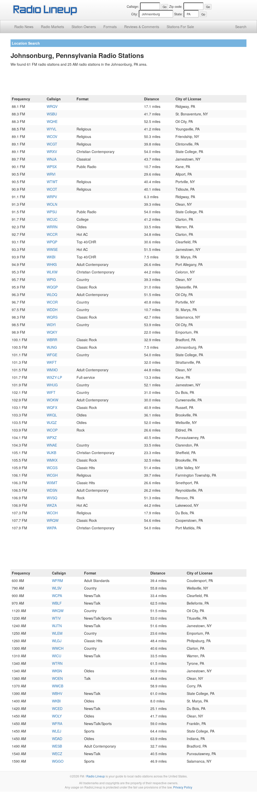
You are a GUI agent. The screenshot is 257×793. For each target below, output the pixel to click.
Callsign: (133, 6)
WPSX (52, 166)
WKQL (52, 414)
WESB (57, 746)
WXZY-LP (54, 377)
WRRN (52, 226)
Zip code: (175, 6)
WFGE (52, 354)
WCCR (52, 234)
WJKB (51, 452)
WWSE (52, 249)
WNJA (51, 159)
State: (178, 14)
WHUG (52, 384)
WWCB (57, 685)
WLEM (57, 633)
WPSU (52, 211)
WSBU (52, 113)
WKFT (52, 362)
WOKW (52, 399)
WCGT (52, 144)
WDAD (57, 738)
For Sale (180, 26)
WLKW (52, 271)
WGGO (57, 761)
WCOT (52, 189)
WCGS (52, 467)
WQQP (52, 287)
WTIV (56, 618)
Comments (141, 26)
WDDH (52, 309)
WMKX (52, 460)
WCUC (52, 219)
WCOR (52, 302)
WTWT (52, 181)
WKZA (52, 505)
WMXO (52, 369)
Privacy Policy (182, 787)
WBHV (57, 693)
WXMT (52, 482)
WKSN (57, 670)
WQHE (52, 121)
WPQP (52, 241)
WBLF (57, 603)
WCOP (52, 429)
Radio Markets (52, 26)
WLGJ (56, 640)
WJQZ (52, 422)
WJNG (52, 347)
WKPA (51, 527)
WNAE (52, 445)
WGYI (51, 324)
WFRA (57, 723)
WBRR (52, 339)
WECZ (57, 753)
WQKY (52, 332)
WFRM (57, 580)
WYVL (51, 128)
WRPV (52, 196)
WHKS (52, 264)
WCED (57, 708)
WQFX (52, 407)
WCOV (52, 136)
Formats (110, 26)
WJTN (57, 625)
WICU (56, 655)
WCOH (52, 512)
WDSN (52, 490)
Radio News (23, 26)
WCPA (57, 595)
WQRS (52, 317)
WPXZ (52, 437)
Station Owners (84, 26)
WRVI (51, 174)
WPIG (51, 279)
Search (240, 26)
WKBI (51, 256)
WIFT (51, 392)
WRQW (52, 520)
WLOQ (52, 294)
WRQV (52, 106)
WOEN (57, 678)
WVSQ (52, 497)
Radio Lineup (95, 776)
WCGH (52, 475)
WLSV (56, 588)
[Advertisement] (128, 81)
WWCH (57, 648)
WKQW (57, 610)
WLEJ (56, 731)
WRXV (52, 151)
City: (134, 14)
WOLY (57, 715)
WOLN (52, 204)
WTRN (57, 663)
